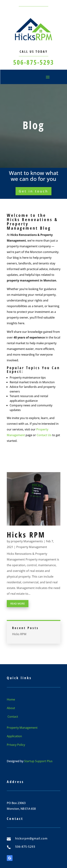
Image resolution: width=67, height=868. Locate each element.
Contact (12, 717)
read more (17, 603)
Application (14, 736)
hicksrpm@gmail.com (31, 838)
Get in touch (33, 191)
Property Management (31, 547)
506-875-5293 (33, 62)
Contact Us (44, 435)
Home (11, 699)
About (11, 708)
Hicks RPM (26, 534)
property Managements (27, 541)
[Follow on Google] (10, 858)
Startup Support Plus (38, 761)
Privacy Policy (16, 745)
